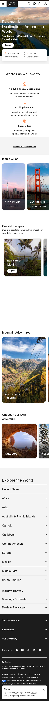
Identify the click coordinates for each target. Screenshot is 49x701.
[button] (24, 592)
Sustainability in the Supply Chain (14, 684)
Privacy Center (31, 677)
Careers (23, 674)
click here (31, 695)
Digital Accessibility (32, 681)
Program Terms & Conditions (12, 677)
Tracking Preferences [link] (9, 674)
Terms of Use (33, 674)
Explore (8, 45)
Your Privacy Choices (14, 681)
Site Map (32, 684)
